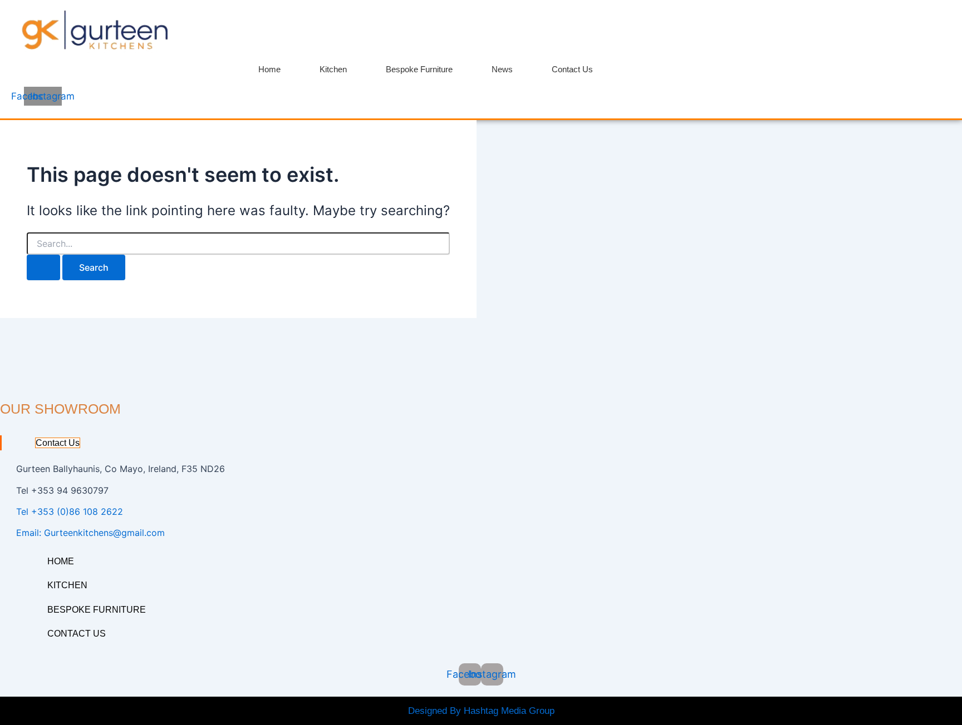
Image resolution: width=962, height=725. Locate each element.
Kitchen (333, 69)
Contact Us (572, 69)
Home (269, 69)
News (502, 69)
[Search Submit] (43, 267)
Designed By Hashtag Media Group (481, 711)
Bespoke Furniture (419, 69)
